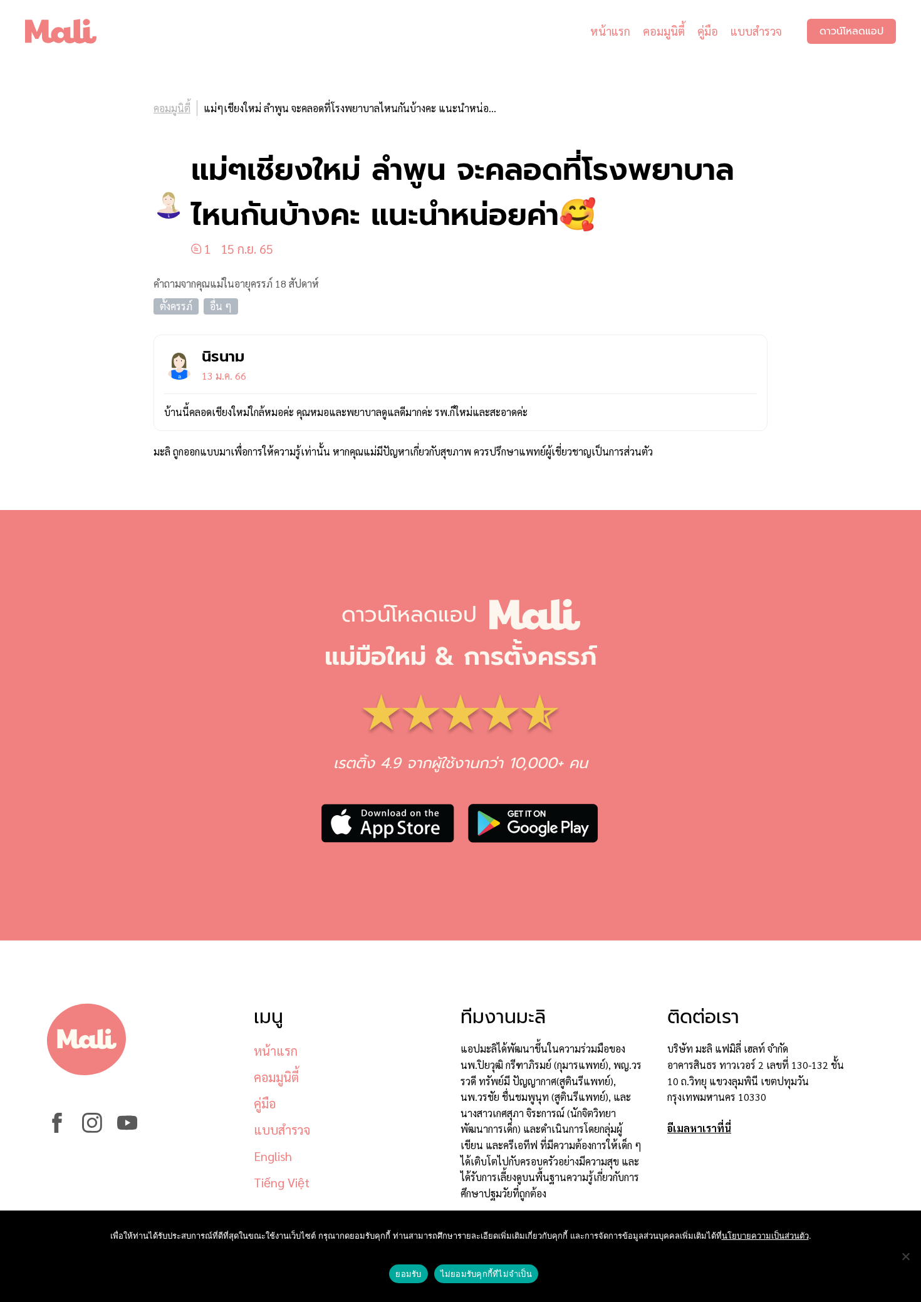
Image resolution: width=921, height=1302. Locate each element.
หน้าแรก (610, 31)
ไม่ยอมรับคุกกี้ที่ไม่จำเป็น (486, 1274)
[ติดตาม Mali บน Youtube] (127, 1128)
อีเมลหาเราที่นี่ (699, 1128)
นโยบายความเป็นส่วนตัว (765, 1236)
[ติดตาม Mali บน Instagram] (92, 1128)
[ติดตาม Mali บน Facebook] (57, 1128)
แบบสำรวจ (756, 31)
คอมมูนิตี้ (664, 31)
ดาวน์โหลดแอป (851, 31)
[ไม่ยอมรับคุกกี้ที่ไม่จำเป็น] (905, 1256)
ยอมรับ (408, 1274)
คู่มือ (707, 31)
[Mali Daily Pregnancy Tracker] (70, 31)
